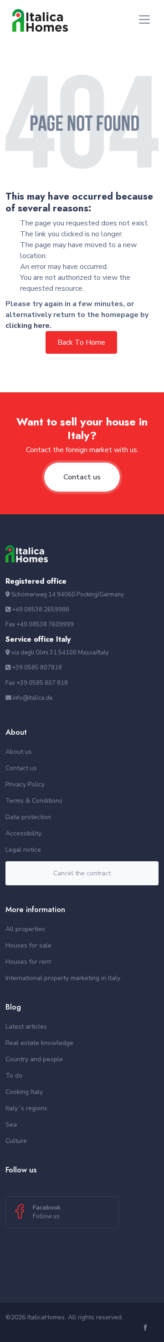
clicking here (27, 326)
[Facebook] (146, 1328)
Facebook (47, 1211)
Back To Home (81, 342)
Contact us (82, 477)
